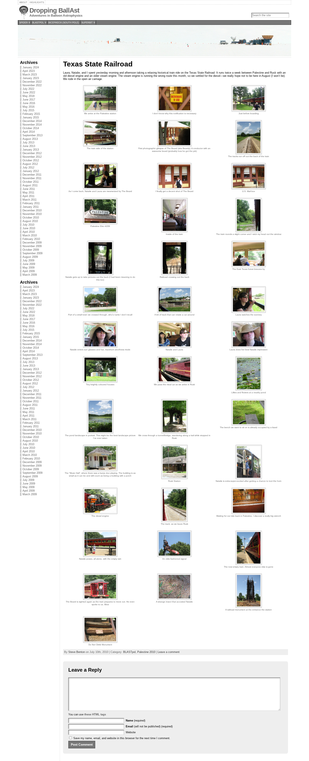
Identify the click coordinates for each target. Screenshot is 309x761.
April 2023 (28, 71)
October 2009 (30, 249)
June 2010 (28, 228)
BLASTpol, (130, 652)
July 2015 (28, 110)
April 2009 (28, 271)
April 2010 (28, 231)
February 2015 (31, 113)
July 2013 (28, 142)
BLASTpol (38, 22)
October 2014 (30, 128)
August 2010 (30, 221)
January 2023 (30, 78)
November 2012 (32, 156)
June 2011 (28, 189)
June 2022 (28, 92)
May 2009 (28, 267)
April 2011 (28, 196)
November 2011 (31, 178)
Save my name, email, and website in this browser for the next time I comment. (121, 738)
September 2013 (32, 135)
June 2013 (28, 146)
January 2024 (30, 67)
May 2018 (28, 96)
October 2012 (30, 160)
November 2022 (32, 85)
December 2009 (32, 242)
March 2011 (29, 199)
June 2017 (28, 99)
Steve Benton (76, 652)
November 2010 (32, 214)
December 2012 (32, 153)
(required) (135, 720)
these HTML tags (95, 714)
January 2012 (30, 171)
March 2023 (29, 74)
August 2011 (30, 185)
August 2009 (30, 256)
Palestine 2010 (146, 652)
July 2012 (28, 167)
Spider (23, 22)
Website (131, 732)
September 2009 (32, 253)
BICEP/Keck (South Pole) (63, 22)
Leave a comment (169, 652)
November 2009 (32, 246)
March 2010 (29, 235)
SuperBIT (87, 22)
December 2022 (32, 81)
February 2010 (31, 239)
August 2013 (30, 138)
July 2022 (28, 88)
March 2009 (29, 274)
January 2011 (30, 206)
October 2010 (30, 217)
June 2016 (28, 103)
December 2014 (32, 121)
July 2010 (28, 224)
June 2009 (28, 264)
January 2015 (30, 117)
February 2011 (31, 203)
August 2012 (30, 163)
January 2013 (30, 149)
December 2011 (31, 174)
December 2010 (32, 210)
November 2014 (32, 124)
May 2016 (28, 106)
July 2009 (28, 260)
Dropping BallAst (54, 10)
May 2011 (28, 192)
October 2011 (30, 181)
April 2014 (28, 131)
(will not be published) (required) (149, 726)
